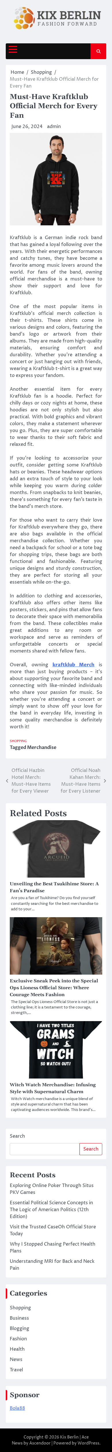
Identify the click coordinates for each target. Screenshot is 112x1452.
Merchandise (41, 747)
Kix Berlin (69, 1437)
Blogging (19, 1328)
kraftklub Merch (74, 665)
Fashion (18, 1339)
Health (17, 1349)
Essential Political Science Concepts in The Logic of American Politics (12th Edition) (51, 1210)
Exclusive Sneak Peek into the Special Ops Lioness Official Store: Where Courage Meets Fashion (54, 988)
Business (19, 1318)
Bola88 (17, 1408)
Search (17, 1136)
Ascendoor (40, 1443)
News (16, 1359)
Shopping (18, 741)
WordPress (88, 1443)
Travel (16, 1370)
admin (54, 126)
